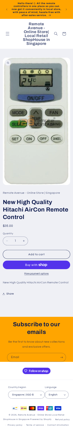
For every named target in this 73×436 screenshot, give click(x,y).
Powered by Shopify (41, 420)
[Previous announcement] (7, 9)
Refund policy (62, 420)
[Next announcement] (66, 9)
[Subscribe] (62, 357)
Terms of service (35, 425)
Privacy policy (15, 425)
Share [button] (10, 293)
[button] (7, 34)
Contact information (58, 425)
